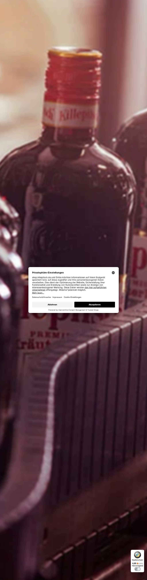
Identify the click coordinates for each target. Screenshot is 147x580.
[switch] (137, 569)
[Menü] (142, 551)
